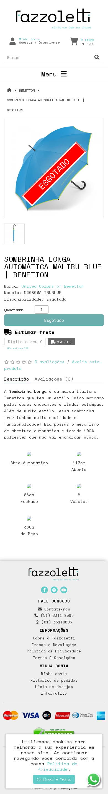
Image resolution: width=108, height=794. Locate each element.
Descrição (16, 379)
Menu (51, 74)
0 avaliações (50, 362)
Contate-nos (56, 609)
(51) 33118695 (55, 622)
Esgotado (54, 320)
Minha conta (54, 673)
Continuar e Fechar (54, 779)
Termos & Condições (54, 657)
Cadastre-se (49, 42)
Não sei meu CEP (17, 348)
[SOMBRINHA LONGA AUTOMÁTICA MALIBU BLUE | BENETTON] (14, 234)
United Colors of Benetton (53, 286)
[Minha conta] (12, 41)
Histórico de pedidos (54, 680)
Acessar (26, 42)
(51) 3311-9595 (56, 615)
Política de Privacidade (54, 651)
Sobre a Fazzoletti (54, 638)
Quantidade (14, 309)
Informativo (54, 693)
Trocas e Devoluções (54, 644)
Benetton (27, 90)
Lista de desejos (54, 686)
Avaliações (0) (54, 379)
